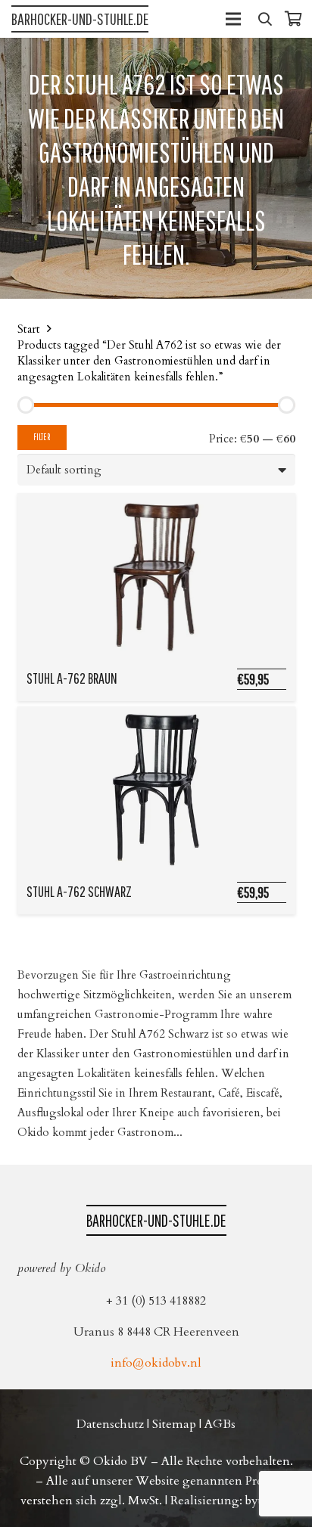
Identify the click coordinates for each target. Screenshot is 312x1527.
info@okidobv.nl (156, 1363)
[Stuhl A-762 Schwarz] (156, 789)
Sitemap (174, 1424)
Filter (41, 437)
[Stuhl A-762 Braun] (156, 576)
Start (28, 329)
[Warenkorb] (293, 19)
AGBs (220, 1424)
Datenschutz (110, 1424)
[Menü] (233, 19)
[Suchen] (265, 19)
